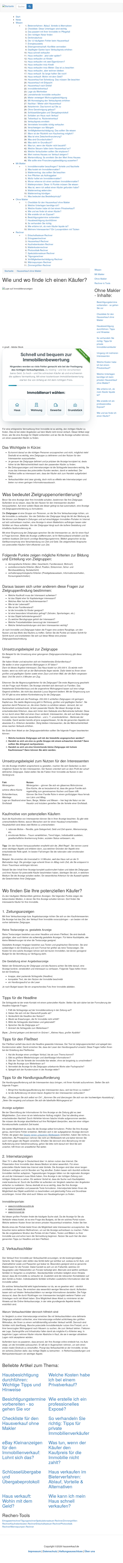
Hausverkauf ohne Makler (29, 270)
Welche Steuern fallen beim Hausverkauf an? (49, 148)
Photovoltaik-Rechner (38, 250)
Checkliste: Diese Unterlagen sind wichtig (47, 28)
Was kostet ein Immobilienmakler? (44, 169)
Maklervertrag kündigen (39, 193)
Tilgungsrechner (35, 256)
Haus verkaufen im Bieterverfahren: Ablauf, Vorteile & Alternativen (67, 1479)
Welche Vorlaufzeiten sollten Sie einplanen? (48, 151)
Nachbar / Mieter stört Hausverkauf (44, 103)
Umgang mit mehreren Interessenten (107, 354)
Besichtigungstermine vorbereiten (44, 217)
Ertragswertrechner (37, 238)
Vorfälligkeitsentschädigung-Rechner (45, 259)
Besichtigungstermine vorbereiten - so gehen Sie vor (24, 1404)
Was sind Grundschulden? (40, 139)
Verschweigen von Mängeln (41, 127)
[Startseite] (9, 6)
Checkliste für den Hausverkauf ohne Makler (49, 202)
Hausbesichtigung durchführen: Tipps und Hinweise (106, 328)
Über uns (89, 1551)
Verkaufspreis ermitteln (39, 121)
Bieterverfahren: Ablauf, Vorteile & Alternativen (50, 25)
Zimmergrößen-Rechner (39, 265)
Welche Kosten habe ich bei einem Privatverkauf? (51, 208)
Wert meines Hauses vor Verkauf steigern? (48, 154)
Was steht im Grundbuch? (40, 142)
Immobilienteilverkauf (38, 88)
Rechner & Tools (102, 283)
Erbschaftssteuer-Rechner (40, 235)
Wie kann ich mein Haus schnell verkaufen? (67, 1501)
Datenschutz (50, 1551)
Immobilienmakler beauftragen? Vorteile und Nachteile (53, 166)
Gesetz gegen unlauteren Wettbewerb (42, 1134)
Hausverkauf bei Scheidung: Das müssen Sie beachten (54, 79)
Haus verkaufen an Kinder (40, 58)
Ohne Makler (22, 199)
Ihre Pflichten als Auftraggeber (42, 175)
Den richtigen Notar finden (40, 34)
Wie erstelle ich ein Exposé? (41, 214)
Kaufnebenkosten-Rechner (40, 244)
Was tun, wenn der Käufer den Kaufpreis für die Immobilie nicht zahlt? (67, 1452)
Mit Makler (21, 163)
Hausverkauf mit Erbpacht (40, 82)
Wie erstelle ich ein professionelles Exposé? (67, 1404)
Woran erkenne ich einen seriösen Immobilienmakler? (53, 181)
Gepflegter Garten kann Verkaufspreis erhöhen (50, 49)
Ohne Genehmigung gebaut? (42, 109)
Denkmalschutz (35, 37)
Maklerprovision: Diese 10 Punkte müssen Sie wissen (53, 184)
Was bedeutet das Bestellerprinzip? (44, 196)
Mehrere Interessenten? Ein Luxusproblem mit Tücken (53, 229)
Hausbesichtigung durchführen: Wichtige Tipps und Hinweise (21, 1382)
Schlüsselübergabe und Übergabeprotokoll (48, 112)
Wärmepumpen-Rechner (39, 262)
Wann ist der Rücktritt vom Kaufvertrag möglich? (51, 133)
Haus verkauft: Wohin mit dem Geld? (45, 76)
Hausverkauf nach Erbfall (40, 85)
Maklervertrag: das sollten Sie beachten (46, 172)
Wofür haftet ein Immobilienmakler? (45, 178)
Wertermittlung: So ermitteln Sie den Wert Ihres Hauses (54, 157)
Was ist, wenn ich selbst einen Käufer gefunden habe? (53, 187)
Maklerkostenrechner (38, 247)
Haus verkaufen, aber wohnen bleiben (46, 70)
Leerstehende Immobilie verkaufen (44, 94)
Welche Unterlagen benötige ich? (43, 205)
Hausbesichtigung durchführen (42, 220)
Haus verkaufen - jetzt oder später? (44, 55)
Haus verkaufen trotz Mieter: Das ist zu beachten (51, 67)
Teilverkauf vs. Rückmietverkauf (43, 118)
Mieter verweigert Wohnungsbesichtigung (47, 97)
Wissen (19, 22)
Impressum (34, 1551)
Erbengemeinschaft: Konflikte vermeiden (47, 46)
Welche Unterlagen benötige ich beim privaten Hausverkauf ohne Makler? (107, 378)
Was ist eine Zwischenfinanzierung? (45, 136)
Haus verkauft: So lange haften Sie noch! (47, 73)
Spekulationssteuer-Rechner (41, 253)
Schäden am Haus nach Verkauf (43, 115)
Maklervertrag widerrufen (40, 190)
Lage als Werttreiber (37, 91)
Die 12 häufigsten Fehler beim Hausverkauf (48, 40)
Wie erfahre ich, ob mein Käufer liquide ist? (48, 226)
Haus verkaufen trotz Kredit (41, 64)
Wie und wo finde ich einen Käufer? (44, 211)
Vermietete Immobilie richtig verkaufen (46, 124)
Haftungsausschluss (71, 1551)
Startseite (9, 270)
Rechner (20, 232)
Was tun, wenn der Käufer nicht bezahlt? (47, 145)
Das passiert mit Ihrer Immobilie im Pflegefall (49, 31)
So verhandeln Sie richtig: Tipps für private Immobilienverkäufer (68, 1425)
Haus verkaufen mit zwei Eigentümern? (46, 61)
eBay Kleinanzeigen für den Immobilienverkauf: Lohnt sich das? (22, 1449)
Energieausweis (35, 43)
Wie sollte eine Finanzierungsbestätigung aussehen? (53, 160)
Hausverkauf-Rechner (38, 241)
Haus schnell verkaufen (39, 52)
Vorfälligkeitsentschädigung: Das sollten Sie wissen (52, 130)
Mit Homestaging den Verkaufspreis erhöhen (49, 100)
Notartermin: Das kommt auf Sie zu (44, 106)
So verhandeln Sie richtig (39, 223)
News (18, 19)
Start (18, 16)
